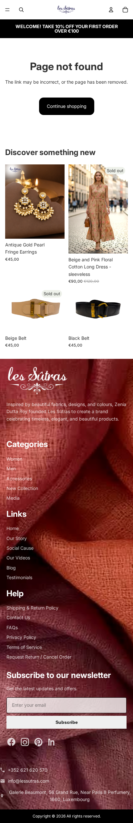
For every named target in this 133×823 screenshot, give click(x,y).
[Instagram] (25, 742)
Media (13, 498)
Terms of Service (24, 647)
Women (14, 459)
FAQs (12, 627)
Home (12, 528)
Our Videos (18, 557)
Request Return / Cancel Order (38, 657)
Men (11, 468)
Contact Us (18, 617)
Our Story (16, 538)
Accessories (19, 478)
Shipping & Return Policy (32, 607)
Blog (11, 567)
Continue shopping (67, 106)
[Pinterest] (38, 742)
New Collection (22, 488)
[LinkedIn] (52, 742)
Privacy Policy (21, 637)
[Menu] (7, 9)
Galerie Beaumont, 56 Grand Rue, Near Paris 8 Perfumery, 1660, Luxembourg (70, 795)
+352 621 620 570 (27, 770)
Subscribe (67, 722)
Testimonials (19, 577)
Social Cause (20, 548)
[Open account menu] (111, 10)
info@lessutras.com (28, 781)
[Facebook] (11, 742)
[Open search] (21, 10)
